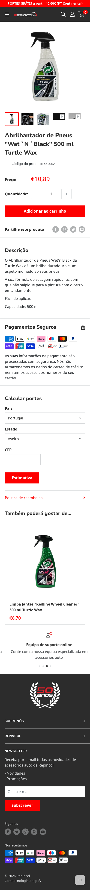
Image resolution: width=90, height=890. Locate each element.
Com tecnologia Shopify (23, 880)
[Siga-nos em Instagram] (25, 832)
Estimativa (22, 477)
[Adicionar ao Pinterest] (64, 229)
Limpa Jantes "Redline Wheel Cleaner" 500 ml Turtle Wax (44, 607)
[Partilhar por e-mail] (82, 229)
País (8, 408)
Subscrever (22, 805)
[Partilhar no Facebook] (55, 229)
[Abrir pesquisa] (63, 14)
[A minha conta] (72, 14)
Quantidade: (16, 193)
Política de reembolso (24, 497)
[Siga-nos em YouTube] (43, 832)
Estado (11, 429)
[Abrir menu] (7, 14)
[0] (81, 14)
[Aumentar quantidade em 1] (66, 194)
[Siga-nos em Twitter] (16, 832)
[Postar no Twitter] (73, 229)
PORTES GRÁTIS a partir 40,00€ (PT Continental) (45, 3)
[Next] (85, 573)
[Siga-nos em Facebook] (8, 832)
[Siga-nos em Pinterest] (34, 832)
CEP (8, 449)
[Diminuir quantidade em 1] (36, 194)
